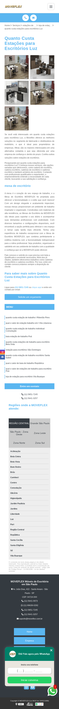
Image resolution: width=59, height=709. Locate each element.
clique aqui (37, 287)
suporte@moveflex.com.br (30, 619)
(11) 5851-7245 (22, 287)
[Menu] (50, 7)
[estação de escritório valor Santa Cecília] (17, 67)
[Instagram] (26, 687)
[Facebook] (32, 687)
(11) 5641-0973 (30, 601)
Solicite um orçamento (29, 297)
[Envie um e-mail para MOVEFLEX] (33, 18)
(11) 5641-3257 (30, 398)
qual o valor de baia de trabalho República (25, 363)
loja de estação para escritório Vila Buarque (25, 376)
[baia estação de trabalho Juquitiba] (42, 93)
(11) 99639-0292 (30, 605)
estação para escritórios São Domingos (23, 350)
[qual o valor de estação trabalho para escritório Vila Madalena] (42, 67)
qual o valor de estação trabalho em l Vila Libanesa (28, 323)
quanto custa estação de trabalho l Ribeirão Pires (28, 317)
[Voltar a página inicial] (13, 6)
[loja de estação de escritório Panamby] (17, 93)
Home (29, 632)
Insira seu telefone (29, 665)
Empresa (29, 640)
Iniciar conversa (29, 680)
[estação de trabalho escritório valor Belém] (17, 118)
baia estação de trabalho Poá (19, 336)
